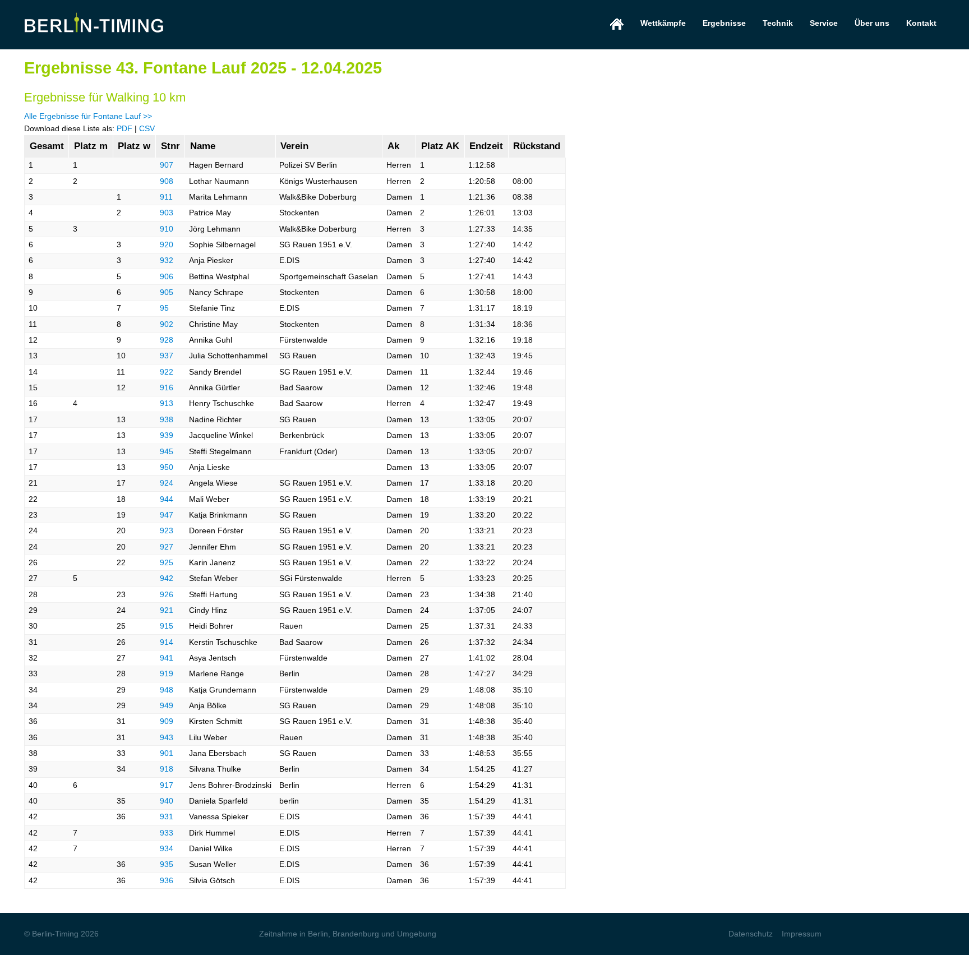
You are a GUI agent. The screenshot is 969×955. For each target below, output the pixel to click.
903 (166, 212)
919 (166, 673)
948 (166, 689)
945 (166, 451)
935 (166, 864)
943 (166, 737)
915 (166, 625)
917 (166, 785)
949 (166, 705)
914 (166, 642)
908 (166, 181)
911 (166, 196)
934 (166, 848)
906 (166, 276)
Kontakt (921, 23)
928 (166, 339)
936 (166, 880)
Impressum (802, 933)
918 (166, 768)
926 (166, 594)
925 (166, 562)
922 (166, 371)
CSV (147, 128)
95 (164, 307)
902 (166, 324)
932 (166, 260)
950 (166, 467)
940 (166, 800)
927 (166, 546)
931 (166, 816)
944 (166, 499)
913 (166, 403)
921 (166, 610)
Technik (778, 23)
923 (166, 530)
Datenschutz (750, 933)
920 (166, 244)
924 (166, 482)
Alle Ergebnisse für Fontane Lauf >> (88, 116)
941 (166, 657)
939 (166, 435)
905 (166, 292)
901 (166, 753)
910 (166, 228)
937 (166, 355)
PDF (124, 128)
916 (166, 387)
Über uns (872, 23)
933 (166, 832)
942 (166, 578)
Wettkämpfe (663, 23)
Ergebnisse (724, 23)
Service (824, 23)
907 (166, 164)
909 (166, 721)
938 (166, 419)
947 (166, 514)
